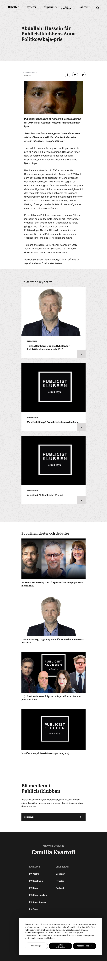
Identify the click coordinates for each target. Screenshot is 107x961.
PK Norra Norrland (38, 902)
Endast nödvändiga (60, 946)
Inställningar (36, 946)
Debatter (13, 7)
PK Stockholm (36, 881)
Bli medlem (66, 7)
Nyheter (31, 7)
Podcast (83, 7)
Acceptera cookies (84, 946)
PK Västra (34, 874)
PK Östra (33, 909)
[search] (97, 8)
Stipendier (50, 7)
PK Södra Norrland (38, 895)
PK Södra (33, 888)
